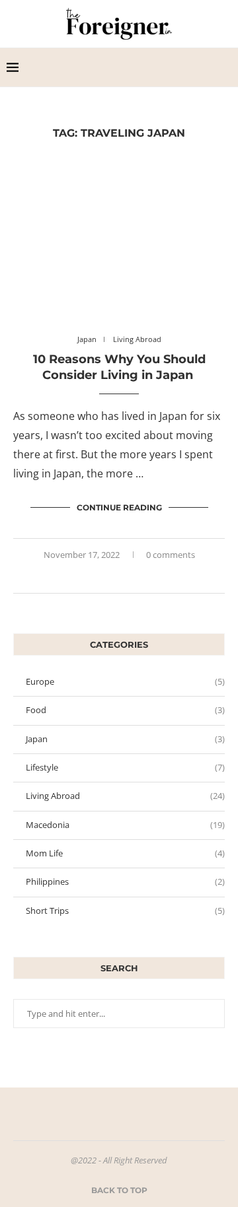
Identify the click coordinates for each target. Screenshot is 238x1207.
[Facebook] (186, 67)
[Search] (224, 67)
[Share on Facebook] (113, 576)
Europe (125, 681)
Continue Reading (119, 507)
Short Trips (125, 910)
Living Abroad (125, 796)
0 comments (170, 555)
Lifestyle (125, 767)
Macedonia (125, 825)
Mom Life (125, 853)
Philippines (125, 881)
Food (125, 710)
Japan (125, 739)
